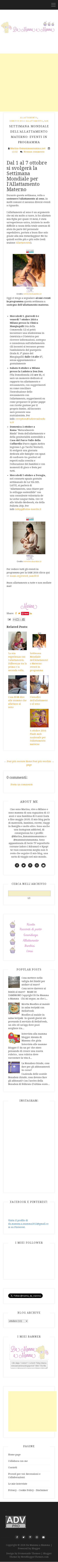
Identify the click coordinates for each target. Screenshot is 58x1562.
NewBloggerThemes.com (35, 1557)
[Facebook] (17, 1537)
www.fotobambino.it (33, 294)
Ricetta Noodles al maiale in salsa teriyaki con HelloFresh (36, 1007)
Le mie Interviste (17, 1483)
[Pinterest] (30, 1537)
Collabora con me (18, 1461)
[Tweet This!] (19, 613)
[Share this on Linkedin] (31, 613)
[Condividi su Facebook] (23, 619)
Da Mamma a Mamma (38, 1545)
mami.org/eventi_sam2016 (24, 576)
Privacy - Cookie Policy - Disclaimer (28, 1490)
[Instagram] (37, 1537)
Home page (14, 1454)
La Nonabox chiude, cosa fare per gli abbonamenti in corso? (36, 1066)
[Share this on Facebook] (16, 613)
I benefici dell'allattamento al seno (39, 700)
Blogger (36, 1548)
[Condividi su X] (20, 619)
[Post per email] (9, 619)
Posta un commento (22, 784)
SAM (46, 121)
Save (26, 613)
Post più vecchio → (43, 761)
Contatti (12, 1467)
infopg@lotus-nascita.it (28, 509)
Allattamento (28, 118)
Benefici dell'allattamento (26, 121)
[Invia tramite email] (14, 619)
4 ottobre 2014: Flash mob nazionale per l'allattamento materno (38, 737)
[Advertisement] (29, 82)
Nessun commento (34, 151)
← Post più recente (14, 761)
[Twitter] (23, 1537)
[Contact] (43, 1537)
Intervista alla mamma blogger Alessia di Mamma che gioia (34, 1037)
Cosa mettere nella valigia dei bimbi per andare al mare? (33, 981)
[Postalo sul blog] (17, 619)
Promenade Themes (29, 1553)
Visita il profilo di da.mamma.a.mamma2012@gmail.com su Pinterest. (28, 1223)
